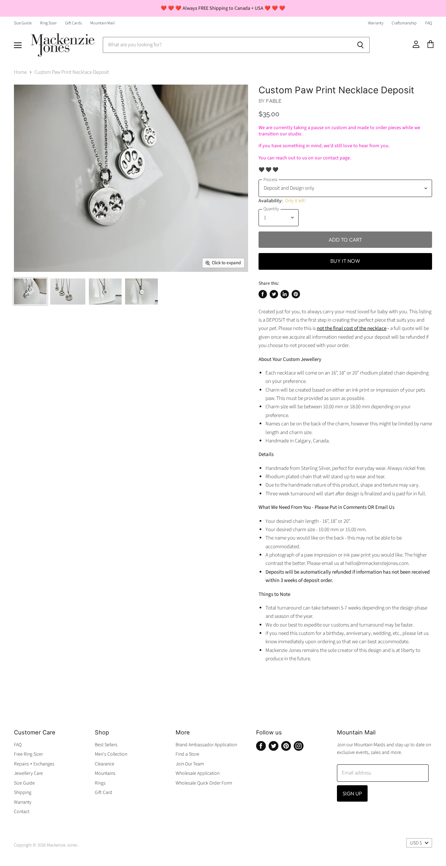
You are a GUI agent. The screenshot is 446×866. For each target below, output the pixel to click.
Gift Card (103, 792)
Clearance (104, 764)
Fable (274, 100)
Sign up (352, 793)
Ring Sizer (48, 23)
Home (20, 72)
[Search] (360, 45)
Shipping (22, 792)
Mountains (105, 773)
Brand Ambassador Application (206, 744)
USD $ (416, 843)
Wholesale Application (198, 773)
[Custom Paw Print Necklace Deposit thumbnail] (30, 291)
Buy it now (345, 261)
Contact (21, 811)
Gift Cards (73, 23)
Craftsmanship (404, 23)
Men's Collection (111, 754)
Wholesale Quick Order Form (204, 783)
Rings (100, 783)
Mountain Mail (102, 23)
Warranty (375, 23)
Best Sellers (106, 744)
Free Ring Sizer (28, 754)
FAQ (428, 23)
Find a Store (187, 754)
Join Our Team (190, 764)
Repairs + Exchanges (34, 764)
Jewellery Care (28, 773)
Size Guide (23, 23)
